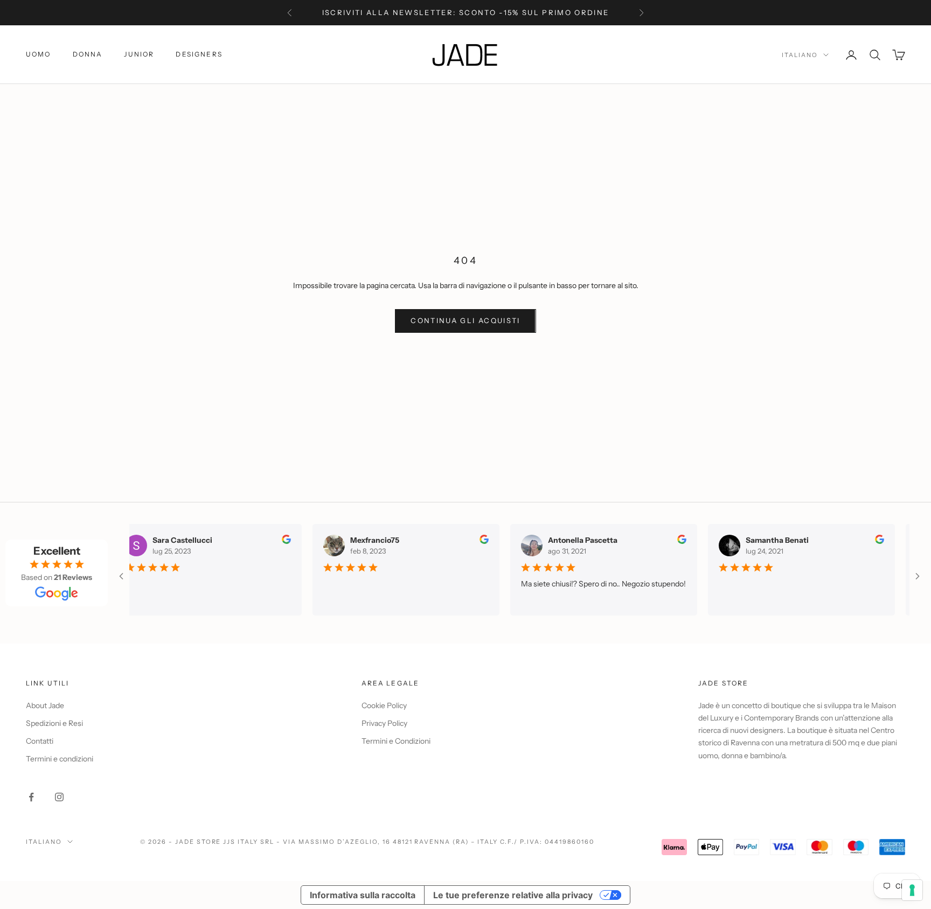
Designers (199, 54)
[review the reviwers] (281, 539)
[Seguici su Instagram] (59, 797)
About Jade (45, 705)
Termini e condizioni (59, 759)
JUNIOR (139, 54)
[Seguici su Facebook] (31, 797)
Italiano (800, 55)
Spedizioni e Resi (54, 723)
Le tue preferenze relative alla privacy (513, 895)
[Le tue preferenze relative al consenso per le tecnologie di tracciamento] (912, 890)
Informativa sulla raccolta (362, 895)
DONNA (88, 54)
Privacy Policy (384, 723)
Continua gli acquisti (465, 320)
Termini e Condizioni (396, 741)
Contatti (39, 741)
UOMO (38, 54)
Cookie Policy (384, 705)
